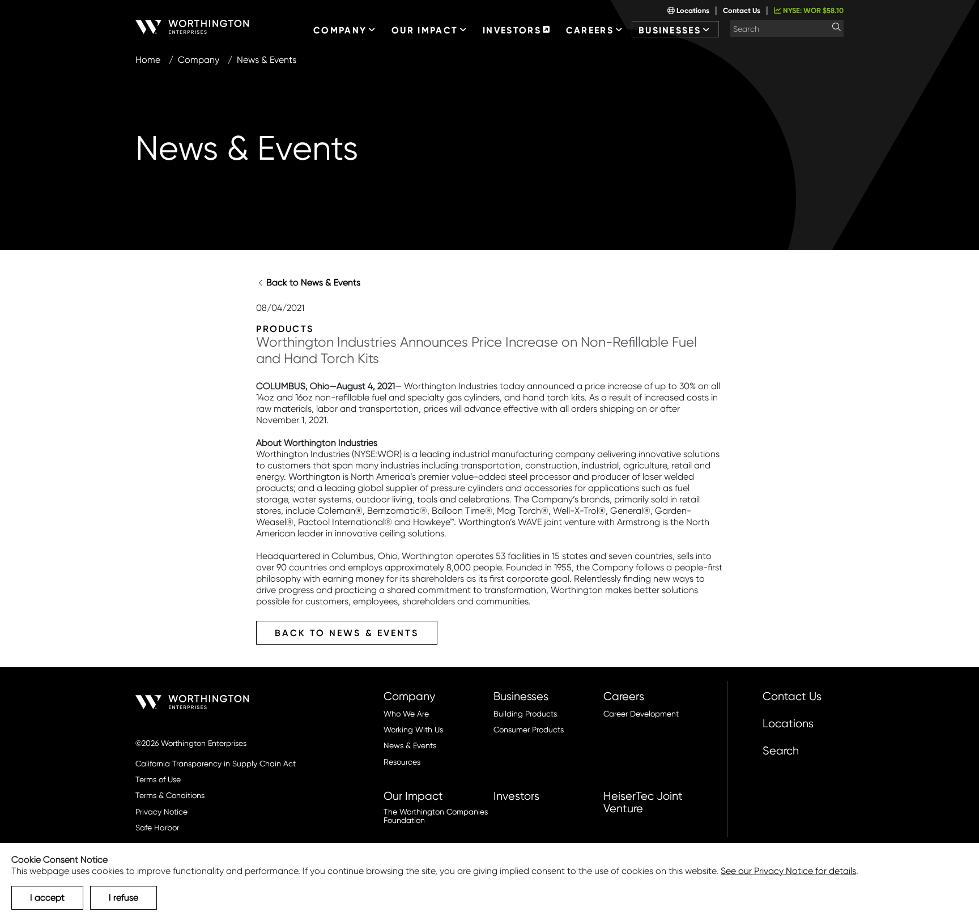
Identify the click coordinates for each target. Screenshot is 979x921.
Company (198, 59)
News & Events (410, 745)
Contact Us (741, 10)
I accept (47, 897)
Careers (623, 696)
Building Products (525, 714)
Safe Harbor (157, 828)
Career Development (641, 714)
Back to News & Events (313, 282)
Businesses (520, 696)
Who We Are (406, 714)
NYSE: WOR (812, 10)
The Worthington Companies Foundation (436, 816)
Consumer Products (528, 730)
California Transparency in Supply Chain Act (215, 764)
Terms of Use (158, 779)
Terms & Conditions (170, 795)
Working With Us (413, 730)
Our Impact (413, 796)
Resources (402, 762)
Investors (516, 796)
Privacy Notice (161, 812)
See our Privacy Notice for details (788, 870)
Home (147, 59)
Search (781, 750)
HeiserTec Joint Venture (643, 802)
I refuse (123, 897)
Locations (692, 10)
